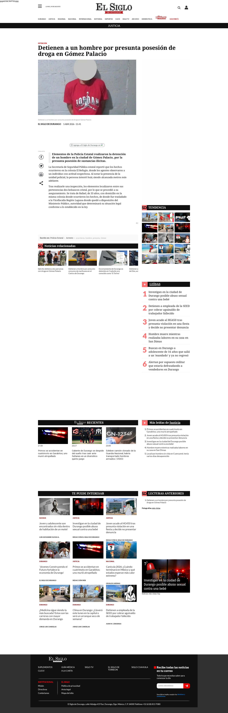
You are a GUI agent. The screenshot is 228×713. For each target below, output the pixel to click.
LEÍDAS (155, 284)
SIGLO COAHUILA (139, 667)
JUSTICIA (51, 19)
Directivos (42, 689)
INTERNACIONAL (85, 19)
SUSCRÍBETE (174, 19)
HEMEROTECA (147, 19)
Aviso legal (66, 689)
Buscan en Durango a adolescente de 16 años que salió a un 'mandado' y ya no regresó (169, 351)
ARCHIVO (135, 19)
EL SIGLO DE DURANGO (49, 124)
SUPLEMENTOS (45, 667)
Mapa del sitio (67, 693)
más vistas (156, 508)
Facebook (41, 159)
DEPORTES (109, 19)
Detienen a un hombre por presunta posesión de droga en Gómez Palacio (166, 501)
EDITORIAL (98, 19)
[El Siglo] (57, 664)
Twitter (41, 168)
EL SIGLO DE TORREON (113, 668)
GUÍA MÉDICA (68, 667)
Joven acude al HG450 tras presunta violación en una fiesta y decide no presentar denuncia (169, 323)
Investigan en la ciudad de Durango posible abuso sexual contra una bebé (168, 295)
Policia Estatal (56, 237)
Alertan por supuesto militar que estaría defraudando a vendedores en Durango (167, 365)
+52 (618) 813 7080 (151, 704)
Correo (41, 177)
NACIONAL (72, 19)
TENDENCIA (157, 207)
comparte (41, 185)
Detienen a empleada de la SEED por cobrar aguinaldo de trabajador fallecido (169, 309)
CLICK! (41, 671)
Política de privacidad (70, 686)
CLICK (117, 19)
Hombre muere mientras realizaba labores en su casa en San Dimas (168, 337)
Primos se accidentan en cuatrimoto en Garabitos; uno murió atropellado (164, 430)
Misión (41, 686)
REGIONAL (62, 19)
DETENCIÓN (42, 43)
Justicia (114, 25)
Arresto (69, 237)
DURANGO (42, 19)
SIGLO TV (126, 19)
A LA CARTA (67, 671)
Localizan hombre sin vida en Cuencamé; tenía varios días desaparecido (168, 454)
